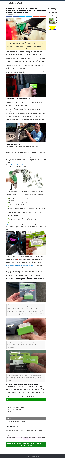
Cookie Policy (35, 455)
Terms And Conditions (22, 455)
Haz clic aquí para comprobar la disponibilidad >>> (52, 28)
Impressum (46, 455)
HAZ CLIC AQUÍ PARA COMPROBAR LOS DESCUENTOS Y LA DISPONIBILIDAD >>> (25, 444)
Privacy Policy (29, 455)
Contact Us (41, 455)
